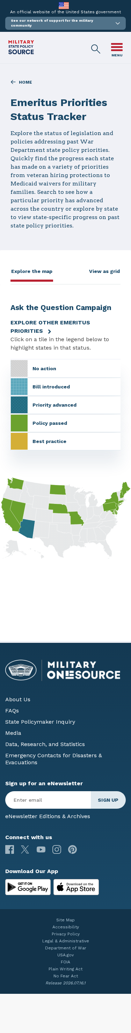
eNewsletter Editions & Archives (47, 816)
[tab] (31, 273)
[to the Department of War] (64, 5)
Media (13, 733)
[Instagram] (56, 849)
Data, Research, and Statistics (45, 744)
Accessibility (65, 927)
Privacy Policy (66, 934)
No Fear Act (65, 976)
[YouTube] (41, 849)
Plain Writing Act (65, 969)
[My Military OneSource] (28, 887)
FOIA (65, 962)
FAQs (12, 710)
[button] (65, 23)
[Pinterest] (72, 849)
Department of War (65, 948)
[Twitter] (25, 849)
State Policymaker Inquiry (40, 721)
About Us (17, 699)
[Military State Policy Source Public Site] (21, 52)
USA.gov (65, 955)
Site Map (65, 920)
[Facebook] (9, 849)
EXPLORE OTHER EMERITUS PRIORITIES (50, 326)
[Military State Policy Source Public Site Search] (96, 49)
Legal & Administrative (65, 941)
